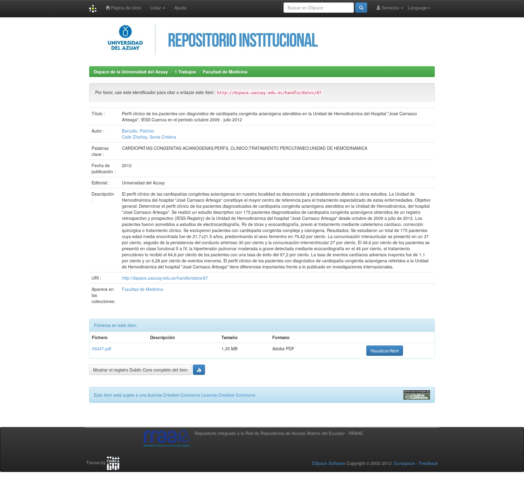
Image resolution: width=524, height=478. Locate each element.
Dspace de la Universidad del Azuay (131, 72)
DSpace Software (328, 463)
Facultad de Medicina (225, 72)
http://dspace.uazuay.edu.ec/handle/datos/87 (165, 278)
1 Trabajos (185, 72)
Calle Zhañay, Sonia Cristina (149, 137)
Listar (156, 8)
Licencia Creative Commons (228, 395)
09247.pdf (101, 348)
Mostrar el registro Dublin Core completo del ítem (140, 370)
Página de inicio (125, 8)
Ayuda (180, 8)
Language (417, 8)
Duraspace (404, 463)
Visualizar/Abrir (384, 351)
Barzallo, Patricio (138, 131)
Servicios (390, 8)
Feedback (428, 463)
